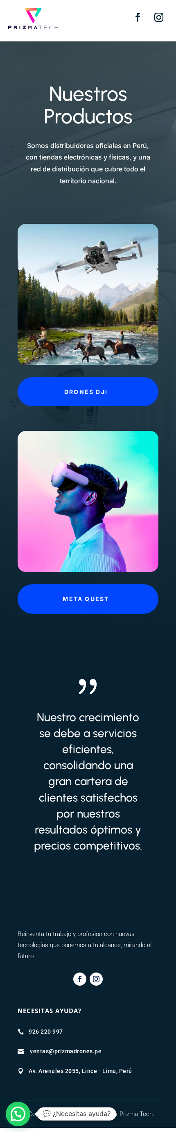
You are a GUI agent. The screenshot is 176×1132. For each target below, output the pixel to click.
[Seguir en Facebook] (138, 17)
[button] (18, 1114)
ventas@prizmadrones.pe (66, 1051)
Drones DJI (86, 391)
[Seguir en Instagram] (159, 17)
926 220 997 (46, 1031)
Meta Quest (86, 598)
